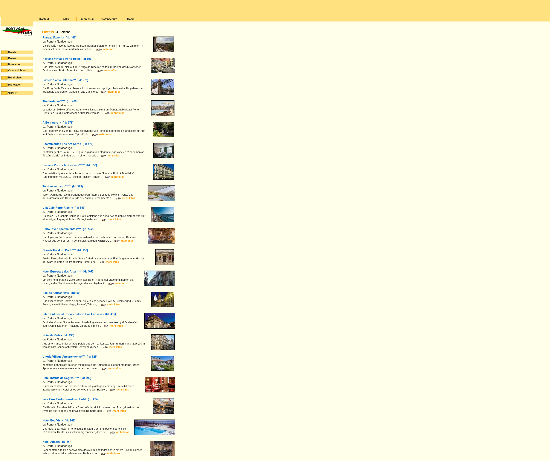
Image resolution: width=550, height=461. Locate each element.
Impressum (88, 19)
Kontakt (44, 19)
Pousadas (14, 64)
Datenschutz (109, 19)
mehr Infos (109, 49)
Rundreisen (15, 77)
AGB (66, 19)
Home (130, 19)
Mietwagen (14, 84)
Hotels (48, 32)
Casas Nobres (17, 70)
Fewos (12, 58)
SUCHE (12, 93)
